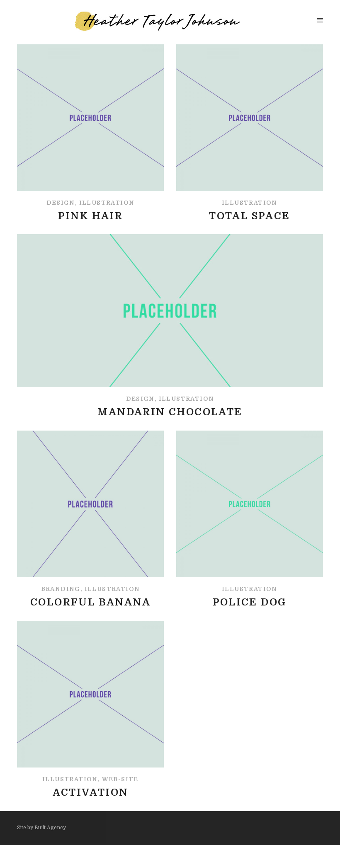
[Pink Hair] (90, 133)
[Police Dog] (249, 519)
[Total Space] (249, 133)
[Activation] (90, 710)
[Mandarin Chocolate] (170, 326)
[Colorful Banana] (90, 519)
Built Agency (50, 827)
